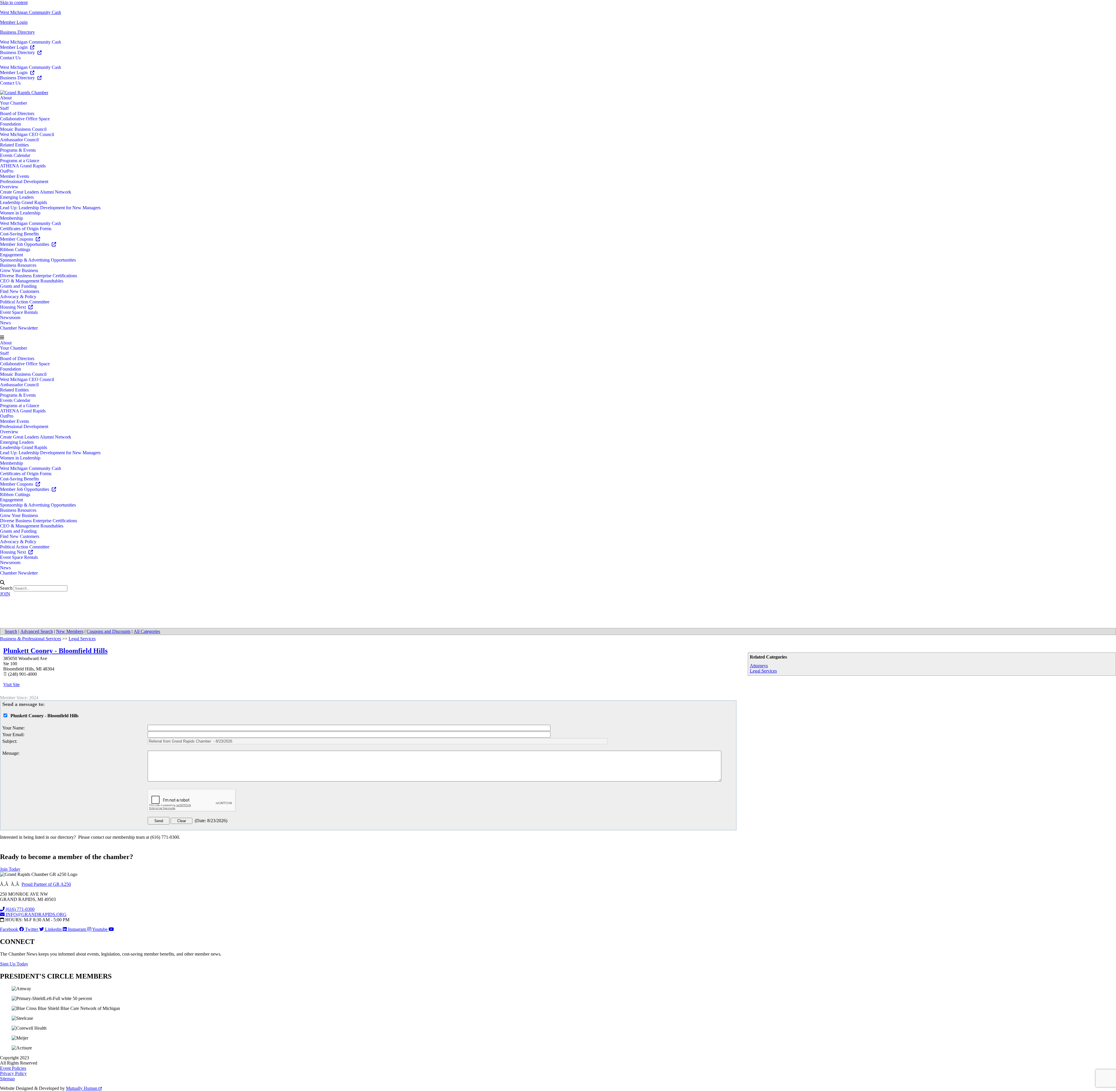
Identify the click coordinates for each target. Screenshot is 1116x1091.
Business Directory (17, 32)
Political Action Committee (24, 301)
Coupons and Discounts (108, 631)
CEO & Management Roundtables (31, 280)
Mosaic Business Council (23, 129)
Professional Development (24, 181)
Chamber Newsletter (19, 327)
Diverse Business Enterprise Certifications (38, 275)
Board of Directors (17, 113)
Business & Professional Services (30, 638)
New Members (69, 631)
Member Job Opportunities (25, 244)
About (6, 97)
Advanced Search (36, 631)
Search (6, 588)
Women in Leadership (20, 212)
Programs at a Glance (19, 160)
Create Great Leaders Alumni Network (35, 191)
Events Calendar (15, 155)
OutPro (6, 171)
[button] (558, 337)
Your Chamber (13, 103)
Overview (9, 186)
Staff (4, 108)
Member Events (14, 176)
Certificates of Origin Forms (25, 228)
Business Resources (18, 265)
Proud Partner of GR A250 (46, 884)
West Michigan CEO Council (27, 134)
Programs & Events (18, 150)
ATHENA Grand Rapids (23, 165)
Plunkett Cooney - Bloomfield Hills (55, 650)
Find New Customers (19, 291)
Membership (11, 218)
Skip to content (14, 2)
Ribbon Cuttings (15, 249)
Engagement (11, 254)
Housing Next (13, 307)
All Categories (147, 631)
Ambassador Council (19, 139)
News (5, 322)
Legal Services (763, 670)
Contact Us (10, 57)
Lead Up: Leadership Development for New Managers (50, 207)
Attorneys (759, 665)
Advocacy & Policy (18, 296)
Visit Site (11, 684)
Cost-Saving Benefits (19, 233)
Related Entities (14, 144)
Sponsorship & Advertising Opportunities (38, 259)
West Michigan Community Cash (30, 12)
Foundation (10, 123)
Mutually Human (82, 1088)
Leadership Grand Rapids (23, 202)
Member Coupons (17, 239)
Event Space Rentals (19, 312)
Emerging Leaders (17, 197)
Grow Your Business (19, 270)
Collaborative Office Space (25, 118)
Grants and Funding (18, 286)
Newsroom (10, 317)
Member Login (14, 22)
